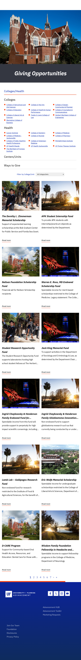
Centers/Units (12, 157)
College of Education (13, 110)
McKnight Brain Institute (64, 141)
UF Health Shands (12, 146)
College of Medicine (62, 133)
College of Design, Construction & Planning (64, 106)
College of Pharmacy (62, 136)
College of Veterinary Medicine (38, 142)
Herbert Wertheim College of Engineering (65, 116)
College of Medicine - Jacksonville (14, 137)
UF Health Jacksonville (39, 146)
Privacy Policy (13, 636)
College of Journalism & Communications (64, 111)
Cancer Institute (12, 133)
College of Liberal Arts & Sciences (15, 116)
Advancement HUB (51, 607)
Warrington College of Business (14, 121)
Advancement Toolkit (52, 611)
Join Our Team (13, 625)
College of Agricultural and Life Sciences (16, 106)
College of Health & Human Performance (41, 111)
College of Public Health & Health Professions (15, 142)
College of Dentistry (38, 133)
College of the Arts (37, 105)
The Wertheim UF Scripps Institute (15, 150)
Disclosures (12, 633)
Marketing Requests (51, 614)
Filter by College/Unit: (26, 174)
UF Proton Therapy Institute (65, 146)
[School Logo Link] (22, 594)
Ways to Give (12, 165)
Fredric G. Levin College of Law (40, 116)
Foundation (12, 629)
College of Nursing (37, 136)
